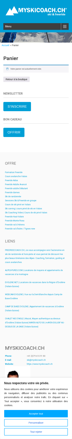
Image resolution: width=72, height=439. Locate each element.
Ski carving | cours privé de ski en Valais (23, 208)
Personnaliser (36, 422)
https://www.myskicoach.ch (40, 364)
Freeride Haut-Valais (14, 216)
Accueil (5, 45)
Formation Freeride (13, 172)
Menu (8, 26)
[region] (36, 408)
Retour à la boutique (16, 79)
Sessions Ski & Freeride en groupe (20, 200)
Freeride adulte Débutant (16, 188)
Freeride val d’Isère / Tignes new (20, 229)
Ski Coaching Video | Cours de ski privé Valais (26, 212)
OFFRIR (14, 132)
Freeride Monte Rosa (14, 221)
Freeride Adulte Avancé (16, 184)
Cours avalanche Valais (16, 176)
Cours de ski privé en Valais (18, 204)
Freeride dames (12, 192)
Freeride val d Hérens (15, 225)
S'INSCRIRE (17, 106)
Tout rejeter (36, 431)
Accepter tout (36, 413)
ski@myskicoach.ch (36, 360)
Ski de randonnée (13, 196)
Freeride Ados (11, 180)
